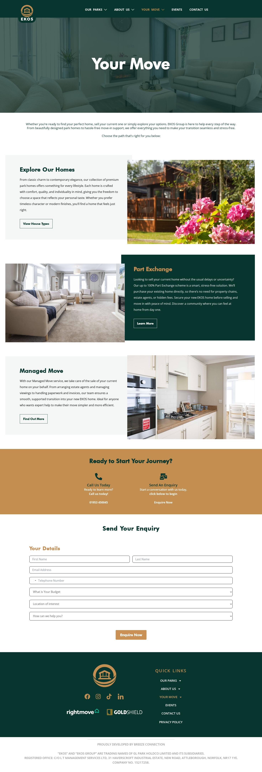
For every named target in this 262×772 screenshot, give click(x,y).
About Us (122, 10)
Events (177, 10)
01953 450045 (98, 502)
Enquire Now (163, 502)
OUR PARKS (93, 10)
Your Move (151, 10)
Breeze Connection (149, 744)
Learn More (145, 323)
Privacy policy (171, 722)
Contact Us (198, 10)
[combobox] (33, 580)
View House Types (36, 223)
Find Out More (33, 419)
